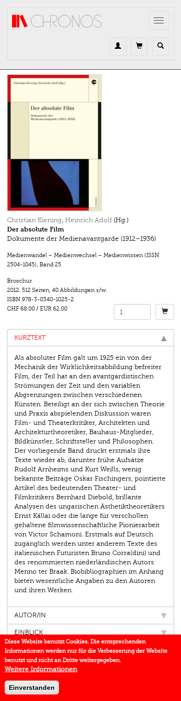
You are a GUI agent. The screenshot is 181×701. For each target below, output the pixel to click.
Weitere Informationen (41, 669)
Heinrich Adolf (88, 220)
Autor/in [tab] (30, 615)
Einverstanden (32, 687)
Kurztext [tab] (29, 337)
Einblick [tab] (28, 632)
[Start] (57, 21)
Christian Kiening (34, 220)
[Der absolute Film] (90, 142)
